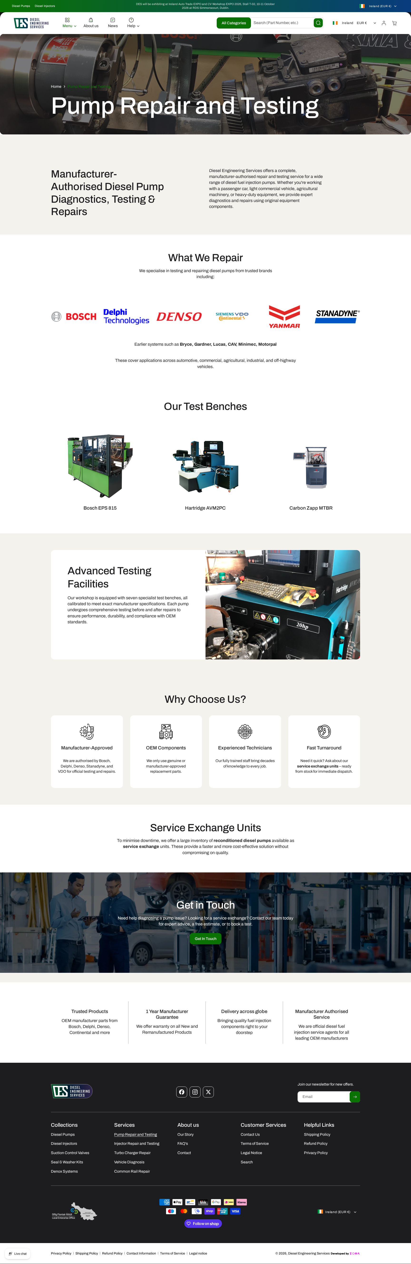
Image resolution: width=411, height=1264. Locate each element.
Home (56, 86)
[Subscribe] (355, 1096)
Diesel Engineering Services (309, 1253)
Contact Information (141, 1253)
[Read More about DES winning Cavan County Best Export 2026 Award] (74, 1220)
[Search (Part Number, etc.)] (318, 22)
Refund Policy (112, 1253)
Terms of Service (172, 1253)
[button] (68, 23)
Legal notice (198, 1253)
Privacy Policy (61, 1253)
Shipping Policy (86, 1253)
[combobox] (284, 23)
